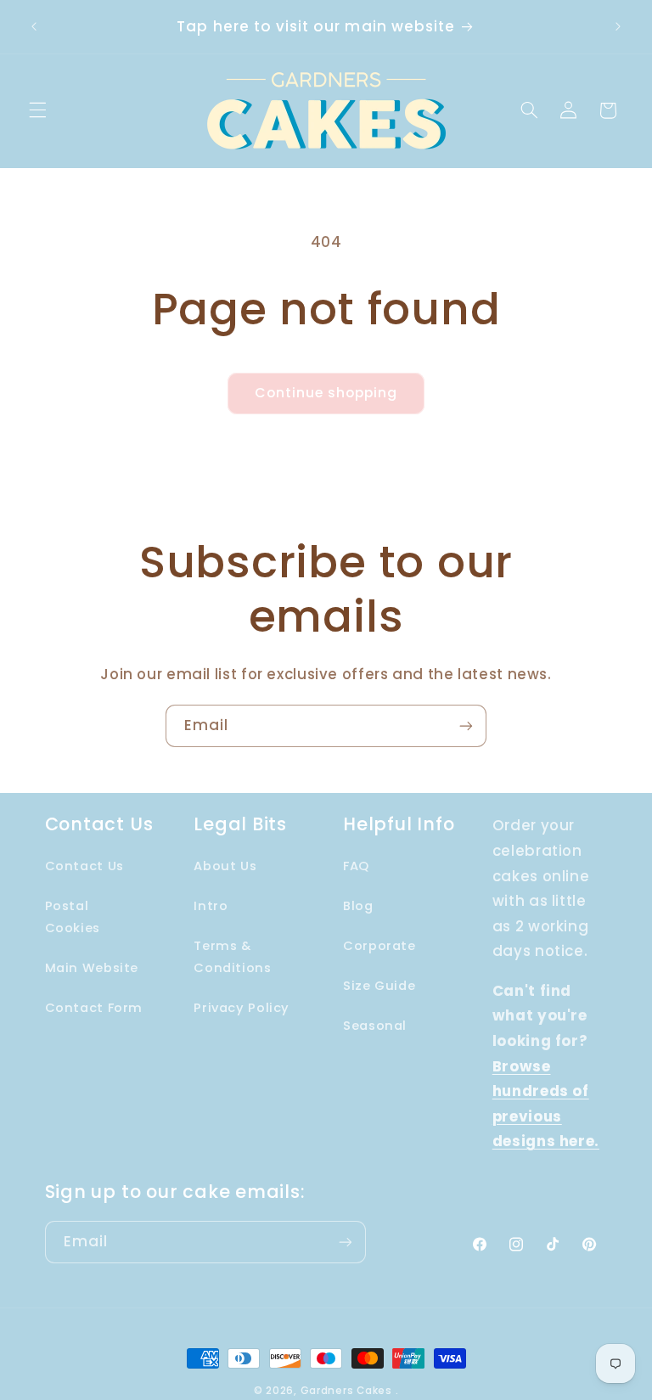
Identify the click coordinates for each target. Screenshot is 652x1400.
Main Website (92, 967)
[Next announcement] (618, 27)
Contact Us (84, 865)
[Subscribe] (466, 725)
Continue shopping (326, 392)
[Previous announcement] (34, 27)
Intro (211, 905)
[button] (37, 110)
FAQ (356, 865)
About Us (225, 865)
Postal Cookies (72, 916)
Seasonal (375, 1025)
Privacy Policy (241, 1007)
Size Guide (379, 985)
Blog (358, 905)
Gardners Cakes (346, 1390)
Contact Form (94, 1007)
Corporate (379, 945)
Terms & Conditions (232, 956)
